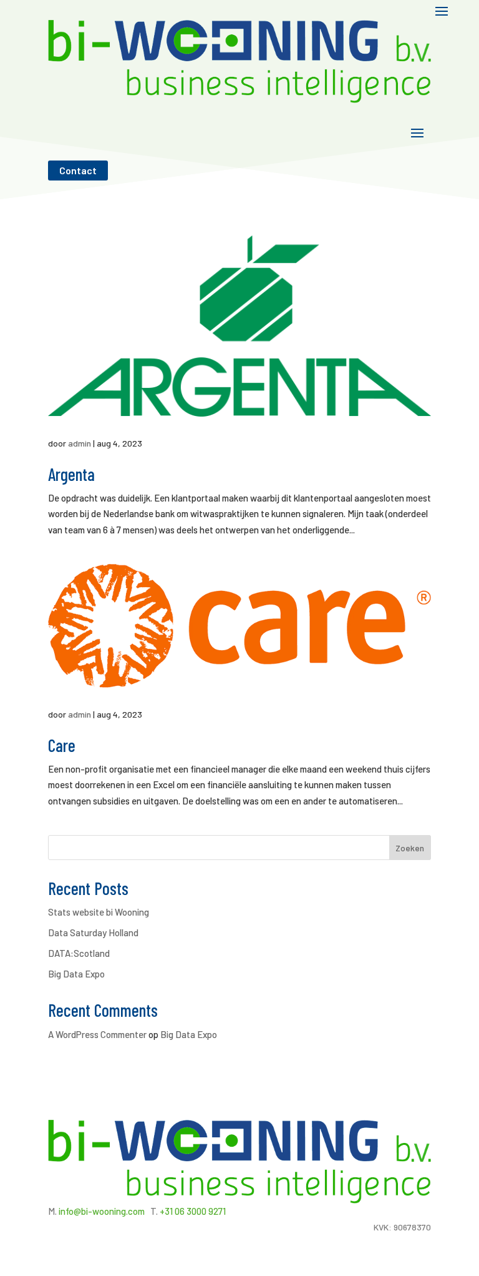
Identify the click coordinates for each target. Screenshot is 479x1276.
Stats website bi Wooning (98, 911)
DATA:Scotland (79, 953)
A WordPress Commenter (97, 1034)
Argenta (71, 474)
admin (79, 443)
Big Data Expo (76, 973)
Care (61, 745)
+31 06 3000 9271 (193, 1211)
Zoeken (409, 848)
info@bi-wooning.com (102, 1211)
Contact (78, 170)
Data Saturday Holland (93, 932)
